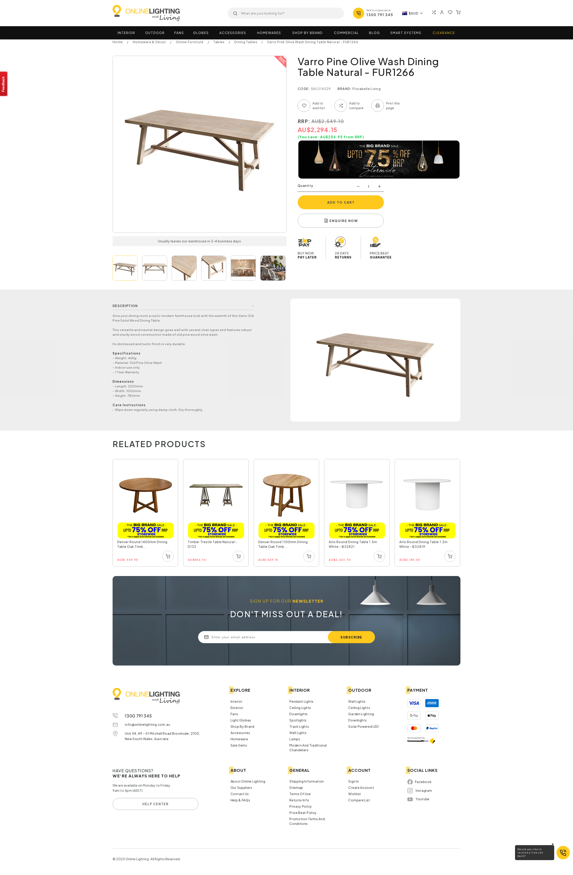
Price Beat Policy (303, 813)
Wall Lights (298, 733)
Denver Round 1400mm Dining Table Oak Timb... (142, 544)
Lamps (294, 739)
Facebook (423, 782)
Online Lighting (146, 13)
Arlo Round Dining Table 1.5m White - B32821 (353, 544)
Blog (374, 33)
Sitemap (296, 787)
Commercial (346, 33)
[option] (146, 513)
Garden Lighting (361, 714)
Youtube (423, 799)
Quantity (305, 186)
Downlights (298, 714)
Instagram (424, 790)
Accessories (232, 33)
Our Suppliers (241, 787)
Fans (179, 33)
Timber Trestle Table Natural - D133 (212, 544)
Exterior (237, 708)
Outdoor (155, 33)
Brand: (345, 89)
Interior (126, 33)
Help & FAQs (240, 800)
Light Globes (241, 720)
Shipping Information (306, 781)
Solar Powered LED (363, 726)
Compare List (359, 800)
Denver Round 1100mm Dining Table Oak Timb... (283, 544)
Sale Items (239, 745)
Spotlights (298, 720)
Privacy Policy (300, 806)
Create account (361, 787)
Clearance (444, 33)
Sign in (353, 781)
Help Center (155, 804)
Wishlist (354, 794)
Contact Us (240, 794)
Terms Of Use (300, 794)
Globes (201, 33)
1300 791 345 (379, 14)
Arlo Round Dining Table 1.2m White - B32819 (423, 544)
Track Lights (299, 726)
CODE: (304, 89)
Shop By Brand (242, 726)
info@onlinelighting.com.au (147, 724)
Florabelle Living (367, 89)
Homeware (239, 739)
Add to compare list (340, 105)
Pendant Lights (301, 701)
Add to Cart (341, 202)
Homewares (269, 33)
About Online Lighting (248, 781)
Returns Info (299, 800)
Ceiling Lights (300, 708)
